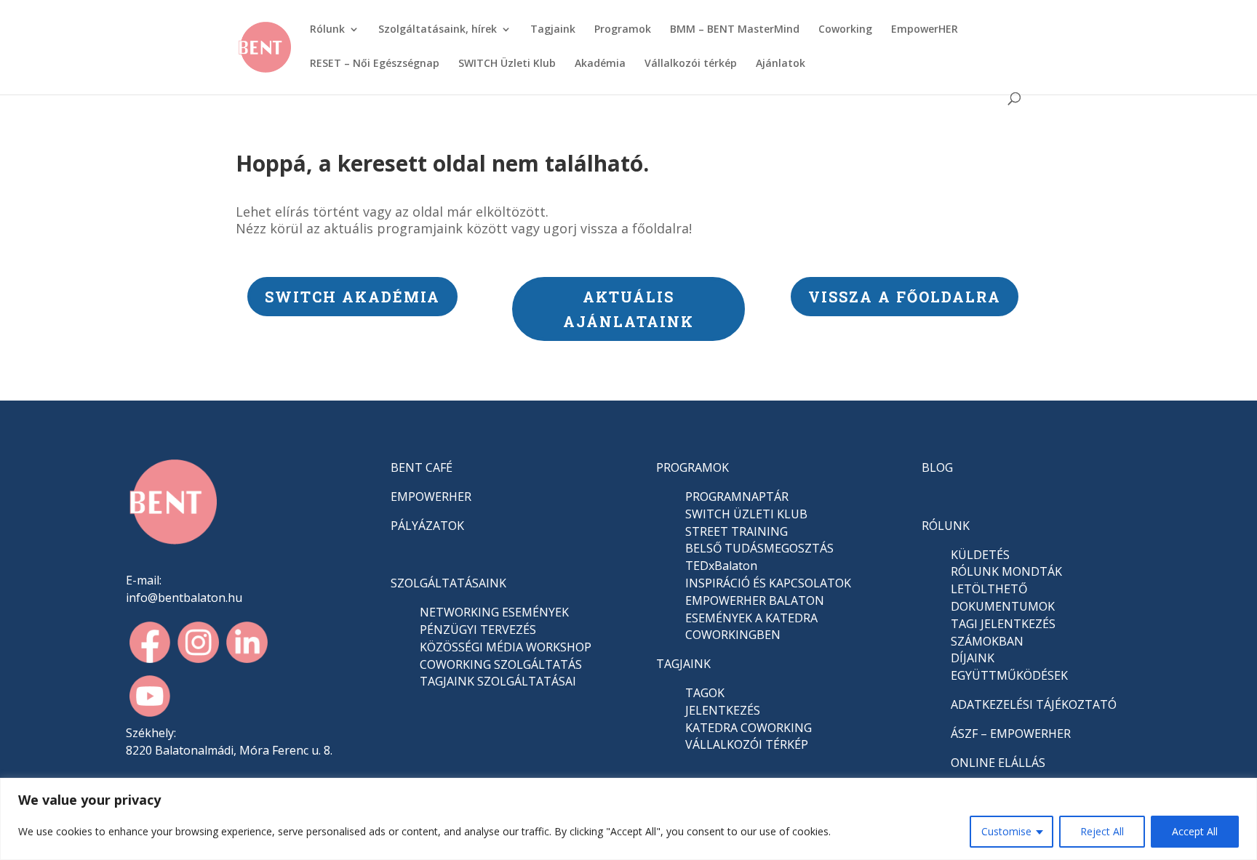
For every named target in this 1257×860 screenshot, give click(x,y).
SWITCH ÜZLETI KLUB (746, 514)
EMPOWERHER (431, 497)
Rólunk (327, 30)
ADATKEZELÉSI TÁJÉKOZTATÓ (1034, 704)
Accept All (1195, 831)
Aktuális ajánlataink (628, 309)
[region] (628, 819)
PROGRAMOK (692, 467)
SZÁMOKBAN (987, 641)
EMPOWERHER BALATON (754, 600)
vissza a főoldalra (904, 296)
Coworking (845, 30)
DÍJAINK (972, 658)
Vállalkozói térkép (691, 64)
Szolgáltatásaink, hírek (437, 30)
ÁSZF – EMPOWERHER (1011, 734)
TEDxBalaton (721, 566)
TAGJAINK (683, 664)
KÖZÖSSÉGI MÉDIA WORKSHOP (505, 647)
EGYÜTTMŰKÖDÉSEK (1009, 675)
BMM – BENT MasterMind (734, 30)
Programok (622, 30)
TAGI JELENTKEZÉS (1003, 624)
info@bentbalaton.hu (184, 598)
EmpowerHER (924, 30)
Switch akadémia (352, 296)
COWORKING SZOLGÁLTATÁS (501, 664)
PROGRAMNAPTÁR (737, 497)
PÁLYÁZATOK (427, 526)
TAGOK (705, 693)
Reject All (1102, 831)
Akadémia (600, 64)
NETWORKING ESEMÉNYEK (494, 612)
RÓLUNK (946, 526)
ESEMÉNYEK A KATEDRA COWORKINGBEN (751, 626)
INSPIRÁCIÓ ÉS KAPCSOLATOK (768, 583)
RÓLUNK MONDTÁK (1006, 571)
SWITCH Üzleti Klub (507, 64)
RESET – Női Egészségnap (374, 64)
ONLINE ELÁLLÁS (998, 763)
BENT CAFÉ (421, 467)
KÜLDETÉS (980, 555)
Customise (1006, 831)
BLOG (937, 467)
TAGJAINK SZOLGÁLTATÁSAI (498, 681)
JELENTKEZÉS (722, 710)
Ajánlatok (780, 64)
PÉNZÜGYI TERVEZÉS (478, 630)
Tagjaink (552, 30)
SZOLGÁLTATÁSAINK (448, 583)
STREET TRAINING (736, 531)
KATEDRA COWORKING (748, 728)
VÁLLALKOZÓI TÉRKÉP (746, 744)
